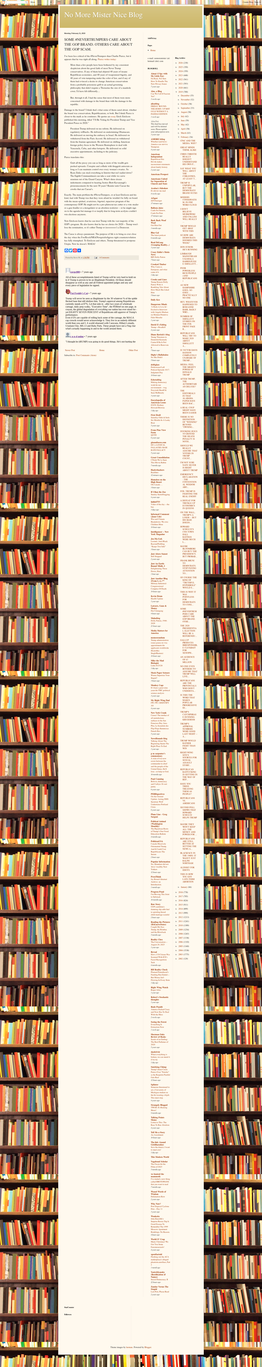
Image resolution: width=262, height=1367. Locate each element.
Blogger (147, 1347)
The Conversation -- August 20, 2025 (159, 943)
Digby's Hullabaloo (159, 354)
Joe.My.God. (157, 538)
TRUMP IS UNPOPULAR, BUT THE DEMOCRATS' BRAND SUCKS (188, 187)
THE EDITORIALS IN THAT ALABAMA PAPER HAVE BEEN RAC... (187, 397)
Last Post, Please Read (160, 1291)
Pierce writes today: (107, 59)
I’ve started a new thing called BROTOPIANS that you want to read (160, 1182)
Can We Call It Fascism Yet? (160, 95)
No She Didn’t (157, 357)
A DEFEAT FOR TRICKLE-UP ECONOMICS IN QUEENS (187, 504)
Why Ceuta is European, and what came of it (159, 269)
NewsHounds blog (159, 738)
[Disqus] (101, 305)
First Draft (156, 415)
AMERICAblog (158, 139)
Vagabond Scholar (159, 1161)
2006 (180, 941)
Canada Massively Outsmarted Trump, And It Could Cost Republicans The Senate (159, 849)
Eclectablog (156, 379)
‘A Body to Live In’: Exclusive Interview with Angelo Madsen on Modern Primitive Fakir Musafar (159, 312)
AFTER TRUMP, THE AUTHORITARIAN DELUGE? (188, 382)
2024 (180, 71)
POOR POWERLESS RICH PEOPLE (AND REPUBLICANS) (188, 274)
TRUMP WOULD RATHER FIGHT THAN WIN (188, 744)
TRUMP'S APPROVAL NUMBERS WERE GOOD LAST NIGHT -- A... (188, 730)
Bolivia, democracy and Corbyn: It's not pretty (159, 784)
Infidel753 (155, 501)
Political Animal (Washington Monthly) (158, 824)
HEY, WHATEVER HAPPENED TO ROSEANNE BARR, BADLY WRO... (189, 306)
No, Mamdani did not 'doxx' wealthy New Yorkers (160, 867)
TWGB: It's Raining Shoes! (159, 1108)
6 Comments (104, 257)
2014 (180, 908)
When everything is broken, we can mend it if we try (160, 1057)
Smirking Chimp (158, 1066)
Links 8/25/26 (157, 665)
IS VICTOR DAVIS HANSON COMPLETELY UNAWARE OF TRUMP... (188, 355)
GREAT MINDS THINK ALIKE (188, 148)
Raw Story (155, 904)
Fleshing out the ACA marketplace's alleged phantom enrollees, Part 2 (160, 1260)
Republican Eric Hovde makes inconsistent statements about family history (160, 163)
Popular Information (160, 861)
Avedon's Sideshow (159, 188)
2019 (180, 91)
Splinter (154, 1084)
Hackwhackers (157, 469)
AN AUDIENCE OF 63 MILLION (187, 659)
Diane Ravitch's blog (160, 334)
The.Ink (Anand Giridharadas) (158, 1143)
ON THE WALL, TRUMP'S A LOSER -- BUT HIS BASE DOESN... (188, 517)
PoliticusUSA (157, 841)
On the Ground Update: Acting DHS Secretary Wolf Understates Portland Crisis (159, 801)
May (183, 124)
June (183, 120)
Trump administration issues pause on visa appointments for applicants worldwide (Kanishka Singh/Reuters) (160, 647)
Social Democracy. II (159, 1279)
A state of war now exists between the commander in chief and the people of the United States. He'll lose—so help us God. (160, 765)
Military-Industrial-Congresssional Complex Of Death (159, 586)
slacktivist (155, 1051)
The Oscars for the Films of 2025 (158, 1165)
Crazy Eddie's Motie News (160, 253)
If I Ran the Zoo (158, 491)
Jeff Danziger (156, 200)
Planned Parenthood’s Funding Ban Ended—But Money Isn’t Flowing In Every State (160, 976)
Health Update (157, 598)
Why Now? (156, 1203)
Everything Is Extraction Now (157, 1025)
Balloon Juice (157, 207)
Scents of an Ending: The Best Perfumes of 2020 (159, 1042)
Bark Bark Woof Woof (158, 221)
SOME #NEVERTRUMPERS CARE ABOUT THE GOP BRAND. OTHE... (188, 615)
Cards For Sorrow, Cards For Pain (158, 211)
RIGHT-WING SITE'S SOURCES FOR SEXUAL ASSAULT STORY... (188, 759)
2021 (180, 83)
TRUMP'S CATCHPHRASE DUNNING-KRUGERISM (188, 715)
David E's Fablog (158, 324)
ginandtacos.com (158, 442)
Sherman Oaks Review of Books (158, 1035)
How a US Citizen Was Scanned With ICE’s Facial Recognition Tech (160, 958)
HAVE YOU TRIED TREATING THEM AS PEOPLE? (186, 788)
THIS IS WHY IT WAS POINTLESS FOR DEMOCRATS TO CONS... (188, 598)
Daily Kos (155, 299)
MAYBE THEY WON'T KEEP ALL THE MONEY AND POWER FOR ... (188, 829)
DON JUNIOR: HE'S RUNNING (188, 248)
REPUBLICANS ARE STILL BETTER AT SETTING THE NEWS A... (188, 843)
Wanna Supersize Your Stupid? (160, 676)
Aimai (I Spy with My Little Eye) (159, 75)
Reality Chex (157, 939)
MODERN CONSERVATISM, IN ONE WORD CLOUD (188, 201)
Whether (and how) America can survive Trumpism (159, 144)
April (183, 128)
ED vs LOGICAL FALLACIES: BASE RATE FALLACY (159, 447)
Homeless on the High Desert (158, 481)
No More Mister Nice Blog (103, 14)
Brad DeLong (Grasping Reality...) (160, 243)
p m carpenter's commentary (158, 754)
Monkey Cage (157, 685)
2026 (180, 62)
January (184, 887)
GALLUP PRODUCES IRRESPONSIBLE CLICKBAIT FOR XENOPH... (189, 646)
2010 (180, 925)
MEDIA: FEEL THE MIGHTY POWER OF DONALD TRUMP (188, 369)
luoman (129, 1347)
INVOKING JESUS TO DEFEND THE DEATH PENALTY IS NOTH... (188, 436)
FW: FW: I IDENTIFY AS (160, 704)
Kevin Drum (156, 596)
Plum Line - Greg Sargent (159, 815)
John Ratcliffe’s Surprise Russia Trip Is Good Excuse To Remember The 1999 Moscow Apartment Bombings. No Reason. (160, 1225)
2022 (180, 79)
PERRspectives (158, 794)
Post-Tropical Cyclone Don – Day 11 (160, 1207)
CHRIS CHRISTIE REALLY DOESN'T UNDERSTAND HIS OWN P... (188, 159)
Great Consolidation (160, 457)
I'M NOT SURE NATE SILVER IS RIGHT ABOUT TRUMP (189, 466)
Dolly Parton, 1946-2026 (159, 622)
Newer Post (70, 350)
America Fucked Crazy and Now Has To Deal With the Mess (160, 1012)
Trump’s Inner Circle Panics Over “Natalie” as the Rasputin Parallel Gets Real (160, 1073)
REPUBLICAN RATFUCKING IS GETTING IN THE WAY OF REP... (188, 774)
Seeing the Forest (158, 1021)
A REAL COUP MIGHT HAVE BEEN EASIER (188, 410)
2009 (180, 929)
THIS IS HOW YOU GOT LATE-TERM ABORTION (187, 878)
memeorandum (158, 637)
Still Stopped (156, 556)
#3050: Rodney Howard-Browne (158, 406)
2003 (180, 954)
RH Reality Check (159, 969)
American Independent (156, 155)
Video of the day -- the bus (160, 505)
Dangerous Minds (159, 304)
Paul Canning (157, 778)
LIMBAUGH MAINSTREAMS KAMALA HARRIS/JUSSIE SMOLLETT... (189, 258)
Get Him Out (156, 225)
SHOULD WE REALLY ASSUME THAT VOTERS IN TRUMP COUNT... (188, 452)
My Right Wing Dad (160, 700)
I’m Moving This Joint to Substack (160, 895)
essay (113, 116)
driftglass (155, 364)
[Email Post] (96, 257)
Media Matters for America (159, 632)
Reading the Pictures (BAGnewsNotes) (160, 923)
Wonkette (155, 1216)
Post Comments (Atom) (86, 355)
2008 (180, 933)
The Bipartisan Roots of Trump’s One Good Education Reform (160, 831)
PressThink (156, 876)
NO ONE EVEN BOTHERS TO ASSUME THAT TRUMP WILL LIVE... (188, 671)
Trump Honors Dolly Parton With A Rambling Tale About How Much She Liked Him (160, 287)
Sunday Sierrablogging (160, 494)
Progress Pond (157, 891)
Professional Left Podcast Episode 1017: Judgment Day (160, 370)
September (186, 107)
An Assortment (157, 1134)
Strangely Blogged (159, 1104)
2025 (180, 67)
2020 (180, 87)
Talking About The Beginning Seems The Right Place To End (160, 744)
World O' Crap (158, 1239)
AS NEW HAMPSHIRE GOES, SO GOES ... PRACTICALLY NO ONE (188, 291)
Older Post (133, 350)
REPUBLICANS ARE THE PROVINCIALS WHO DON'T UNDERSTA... (188, 685)
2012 (180, 917)
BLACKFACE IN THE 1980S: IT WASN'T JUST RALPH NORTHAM (188, 858)
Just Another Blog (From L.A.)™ (159, 579)
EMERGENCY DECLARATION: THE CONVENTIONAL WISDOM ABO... (189, 480)
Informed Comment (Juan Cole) (160, 515)
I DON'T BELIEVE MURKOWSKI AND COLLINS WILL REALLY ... (188, 215)
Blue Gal (155, 232)
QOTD (154, 435)
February (185, 136)
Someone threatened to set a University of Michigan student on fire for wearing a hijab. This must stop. (160, 1092)
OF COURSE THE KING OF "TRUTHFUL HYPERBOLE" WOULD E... (188, 582)
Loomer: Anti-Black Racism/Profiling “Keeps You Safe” (159, 544)
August (184, 112)
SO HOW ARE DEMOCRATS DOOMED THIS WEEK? (188, 239)
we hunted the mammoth (157, 1175)
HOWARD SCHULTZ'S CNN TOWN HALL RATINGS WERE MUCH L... (187, 534)
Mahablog (155, 618)
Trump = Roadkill (158, 327)
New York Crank (158, 712)
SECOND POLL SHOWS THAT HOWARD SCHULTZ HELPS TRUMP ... (188, 814)
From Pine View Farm (158, 431)
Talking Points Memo (157, 1118)
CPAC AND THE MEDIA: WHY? (188, 142)
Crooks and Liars (159, 279)
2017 (180, 896)
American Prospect (159, 174)
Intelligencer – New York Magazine (160, 533)
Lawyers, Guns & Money (159, 607)
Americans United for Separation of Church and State (159, 181)
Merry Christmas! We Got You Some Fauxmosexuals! (159, 1244)
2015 (180, 904)
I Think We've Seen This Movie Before (159, 461)
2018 (180, 892)
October (184, 103)
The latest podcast (158, 235)
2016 (180, 900)
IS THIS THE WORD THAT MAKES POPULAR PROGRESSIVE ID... (188, 701)
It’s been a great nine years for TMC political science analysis (160, 690)
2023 (180, 75)
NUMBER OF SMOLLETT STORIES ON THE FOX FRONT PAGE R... (187, 322)
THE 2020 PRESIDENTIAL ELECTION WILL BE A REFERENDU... (188, 630)
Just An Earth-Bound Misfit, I (158, 565)
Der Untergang (157, 610)
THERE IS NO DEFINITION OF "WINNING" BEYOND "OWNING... (188, 421)
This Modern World (160, 1157)
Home (101, 350)
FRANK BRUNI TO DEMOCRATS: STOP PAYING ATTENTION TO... (188, 567)
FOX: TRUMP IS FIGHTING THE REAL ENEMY (189, 494)
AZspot (154, 198)
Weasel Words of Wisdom (158, 1193)
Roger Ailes (156, 989)
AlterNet (155, 121)
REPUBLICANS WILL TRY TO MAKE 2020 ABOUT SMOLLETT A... (188, 339)
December (185, 95)
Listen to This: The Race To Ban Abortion (160, 1123)
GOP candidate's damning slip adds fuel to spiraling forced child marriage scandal (160, 910)
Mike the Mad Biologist (157, 662)
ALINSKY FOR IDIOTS (187, 868)
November (185, 99)
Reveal (154, 952)
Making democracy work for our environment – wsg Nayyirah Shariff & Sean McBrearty (159, 387)
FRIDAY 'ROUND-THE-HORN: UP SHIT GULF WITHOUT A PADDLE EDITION (160, 110)
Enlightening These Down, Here (159, 569)
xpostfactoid (156, 1254)
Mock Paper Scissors (160, 672)
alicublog (155, 103)
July (183, 116)
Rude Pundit (157, 1006)
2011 (180, 921)
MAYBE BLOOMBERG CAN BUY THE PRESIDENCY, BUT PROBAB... (188, 551)
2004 (180, 950)
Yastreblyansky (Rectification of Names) (158, 1274)
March (184, 132)
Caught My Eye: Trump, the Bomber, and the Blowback (159, 930)
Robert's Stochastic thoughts (159, 998)
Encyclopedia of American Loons (158, 401)
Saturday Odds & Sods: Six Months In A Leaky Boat (160, 420)
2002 (180, 958)
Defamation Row (158, 1196)
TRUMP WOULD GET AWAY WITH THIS (188, 228)
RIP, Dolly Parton (158, 257)
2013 (180, 912)
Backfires (154, 472)
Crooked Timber (158, 264)
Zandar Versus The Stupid (159, 1288)
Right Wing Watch (159, 987)
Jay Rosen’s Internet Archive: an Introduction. (159, 882)
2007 (180, 937)
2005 (180, 946)
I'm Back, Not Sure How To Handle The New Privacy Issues (159, 81)
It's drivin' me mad (158, 190)
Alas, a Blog (156, 91)
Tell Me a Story (158, 1132)
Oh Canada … (157, 484)
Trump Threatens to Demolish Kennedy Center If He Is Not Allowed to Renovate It (160, 342)
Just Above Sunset (159, 553)
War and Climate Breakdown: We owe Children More (159, 522)
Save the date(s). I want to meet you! (160, 1148)
